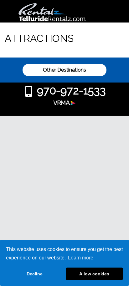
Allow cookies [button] (94, 273)
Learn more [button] (80, 257)
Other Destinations (64, 70)
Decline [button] (35, 273)
